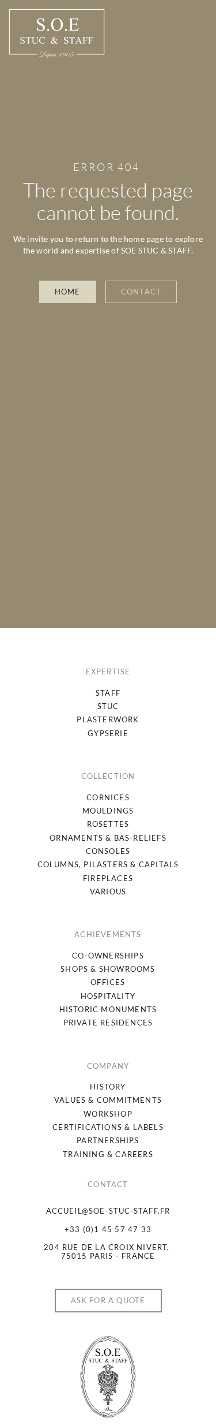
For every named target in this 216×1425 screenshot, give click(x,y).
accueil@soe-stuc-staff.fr (108, 1210)
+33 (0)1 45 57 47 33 (108, 1229)
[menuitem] (108, 693)
